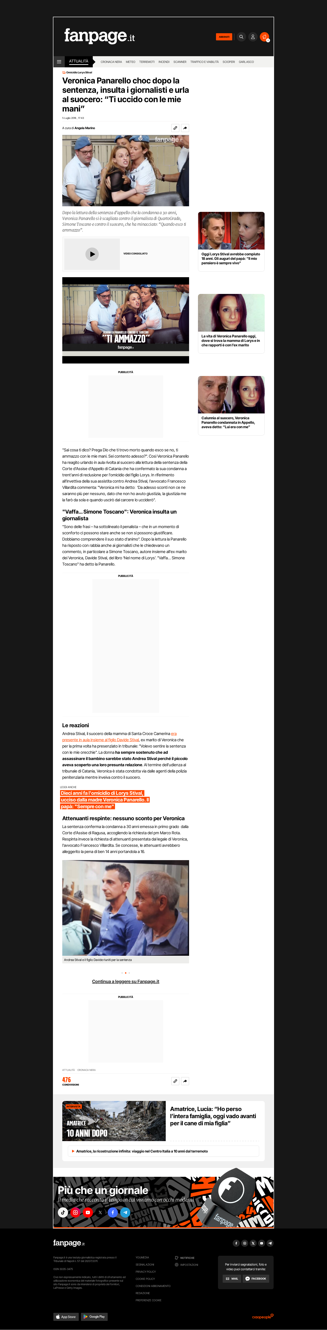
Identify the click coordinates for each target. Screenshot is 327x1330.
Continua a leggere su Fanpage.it (125, 981)
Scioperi (229, 62)
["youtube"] (88, 1212)
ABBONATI (224, 36)
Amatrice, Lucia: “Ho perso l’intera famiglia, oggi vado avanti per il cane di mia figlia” (213, 1116)
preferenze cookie (148, 1300)
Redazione (143, 1293)
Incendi (164, 62)
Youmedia (142, 1257)
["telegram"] (125, 1212)
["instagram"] (75, 1212)
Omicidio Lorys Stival (79, 72)
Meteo (130, 62)
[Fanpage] (69, 1243)
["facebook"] (113, 1212)
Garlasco (246, 62)
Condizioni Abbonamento (153, 1286)
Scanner (180, 62)
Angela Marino (85, 128)
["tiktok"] (63, 1212)
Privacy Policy (146, 1271)
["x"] (100, 1212)
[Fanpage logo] (94, 36)
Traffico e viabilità (204, 62)
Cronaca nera (111, 62)
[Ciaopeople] (263, 1318)
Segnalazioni (145, 1264)
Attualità (78, 61)
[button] (185, 128)
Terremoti (147, 62)
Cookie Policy (145, 1278)
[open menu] (59, 61)
